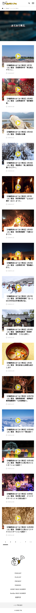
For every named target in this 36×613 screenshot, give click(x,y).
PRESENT (18, 581)
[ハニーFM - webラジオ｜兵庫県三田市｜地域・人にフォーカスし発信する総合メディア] (9, 3)
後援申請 (18, 597)
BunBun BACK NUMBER (18, 593)
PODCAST (18, 573)
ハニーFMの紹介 (18, 605)
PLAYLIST (18, 577)
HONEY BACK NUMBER (18, 589)
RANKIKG (18, 585)
